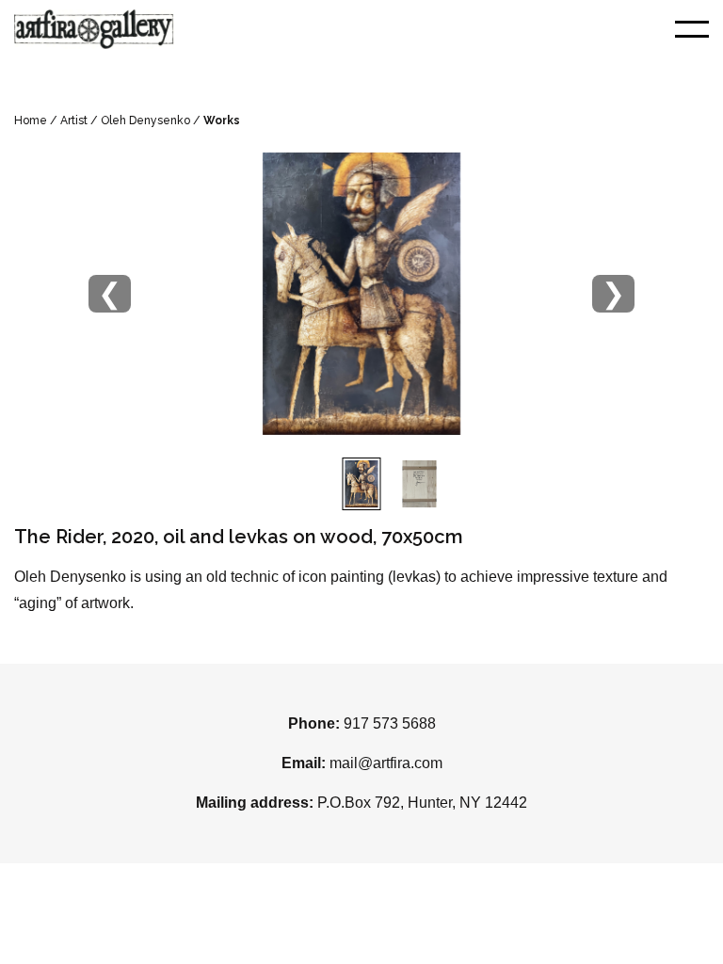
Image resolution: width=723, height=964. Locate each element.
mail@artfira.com (385, 763)
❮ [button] (109, 293)
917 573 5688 (390, 723)
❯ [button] (613, 293)
